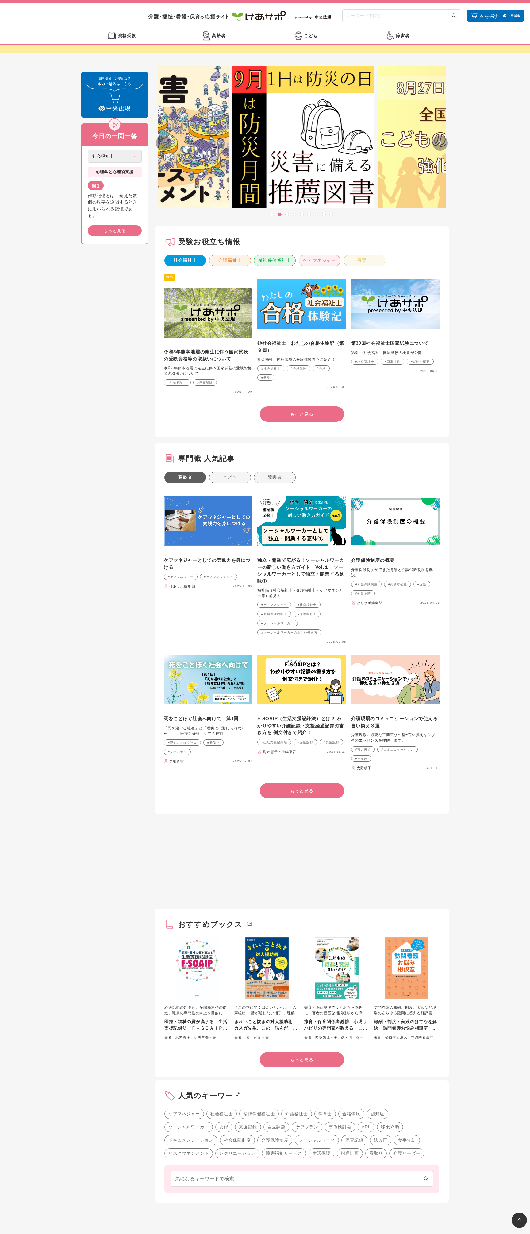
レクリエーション (237, 1153)
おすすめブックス (210, 924)
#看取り (213, 742)
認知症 (377, 1113)
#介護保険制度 (366, 584)
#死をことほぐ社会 (182, 742)
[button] (272, 214)
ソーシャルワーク (317, 1140)
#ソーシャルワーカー (277, 623)
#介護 (421, 584)
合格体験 (351, 1113)
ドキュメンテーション (190, 1140)
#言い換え (363, 749)
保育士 (364, 260)
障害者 (275, 477)
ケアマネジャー (319, 260)
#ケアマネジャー (181, 577)
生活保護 (322, 1153)
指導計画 (350, 1153)
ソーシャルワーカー (188, 1126)
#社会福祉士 (177, 382)
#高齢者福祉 (397, 584)
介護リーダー (406, 1153)
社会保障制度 (237, 1140)
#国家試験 (205, 382)
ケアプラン (307, 1126)
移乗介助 (390, 1126)
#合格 (321, 368)
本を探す (489, 16)
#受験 (265, 377)
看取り (376, 1153)
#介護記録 (305, 742)
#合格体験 (298, 368)
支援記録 (248, 1126)
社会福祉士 (185, 260)
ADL (366, 1126)
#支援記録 (331, 742)
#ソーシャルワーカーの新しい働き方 (289, 632)
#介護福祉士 (307, 614)
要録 (223, 1126)
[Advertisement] (114, 342)
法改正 (380, 1140)
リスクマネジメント (188, 1153)
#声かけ (361, 758)
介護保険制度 (274, 1140)
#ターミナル (177, 752)
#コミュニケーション (397, 749)
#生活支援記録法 (274, 742)
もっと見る (114, 230)
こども (230, 477)
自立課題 (276, 1126)
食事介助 (407, 1140)
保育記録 (354, 1140)
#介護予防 (363, 593)
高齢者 (185, 477)
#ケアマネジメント (218, 577)
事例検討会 (340, 1126)
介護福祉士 (230, 260)
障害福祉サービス (284, 1153)
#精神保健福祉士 (274, 614)
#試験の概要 (420, 361)
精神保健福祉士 (274, 260)
